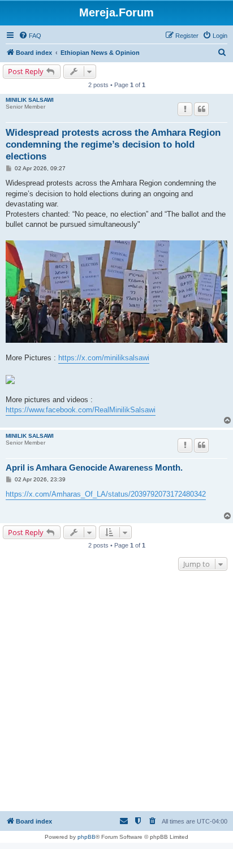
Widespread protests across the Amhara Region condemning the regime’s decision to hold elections (113, 144)
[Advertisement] (116, 692)
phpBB (86, 837)
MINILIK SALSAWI (30, 100)
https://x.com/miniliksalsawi (103, 358)
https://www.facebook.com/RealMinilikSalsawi (81, 410)
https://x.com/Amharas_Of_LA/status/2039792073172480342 (106, 494)
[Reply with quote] (201, 109)
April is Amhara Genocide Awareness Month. (94, 467)
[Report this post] (185, 109)
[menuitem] (30, 35)
